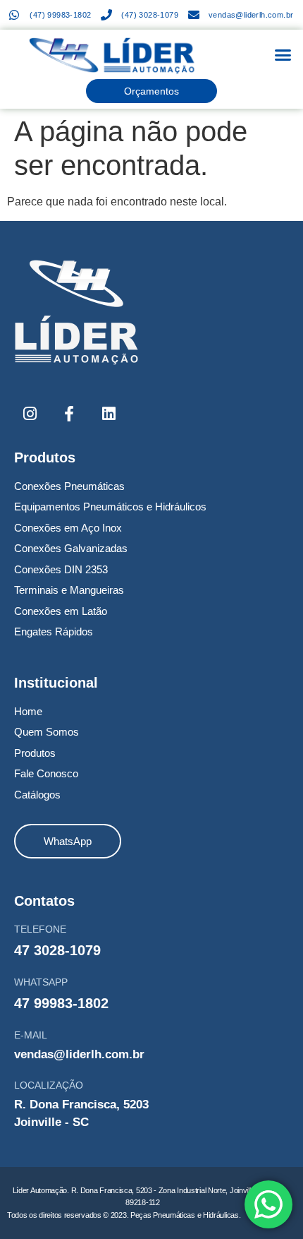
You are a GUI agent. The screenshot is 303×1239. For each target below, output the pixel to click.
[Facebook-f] (69, 413)
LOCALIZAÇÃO (48, 1085)
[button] (283, 55)
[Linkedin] (108, 413)
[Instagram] (29, 413)
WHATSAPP (41, 982)
